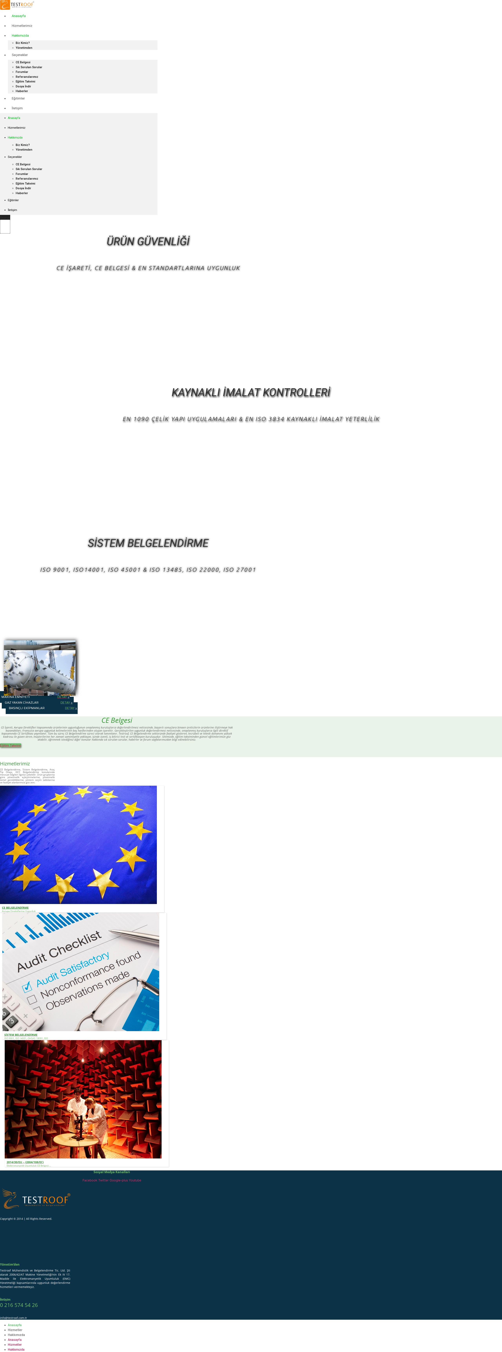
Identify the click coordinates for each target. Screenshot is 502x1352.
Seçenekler (20, 55)
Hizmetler (15, 1330)
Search (5, 217)
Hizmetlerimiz (22, 26)
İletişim (17, 108)
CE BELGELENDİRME (15, 907)
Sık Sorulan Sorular (29, 67)
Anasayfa (19, 16)
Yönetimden (24, 149)
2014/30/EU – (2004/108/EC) (25, 1162)
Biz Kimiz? (23, 43)
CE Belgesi (23, 62)
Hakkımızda (20, 35)
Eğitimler (18, 98)
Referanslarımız (27, 77)
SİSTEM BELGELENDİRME (20, 1035)
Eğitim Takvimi (25, 81)
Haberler (22, 193)
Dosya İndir (23, 86)
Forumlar (22, 72)
